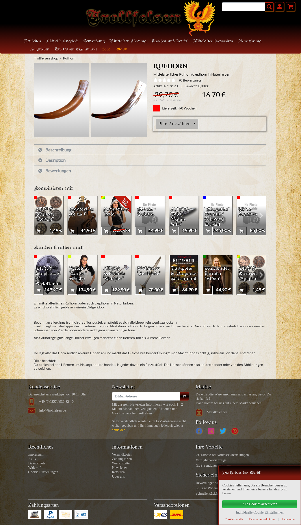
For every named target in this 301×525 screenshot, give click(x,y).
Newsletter (119, 467)
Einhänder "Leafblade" (148, 271)
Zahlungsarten (122, 459)
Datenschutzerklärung (262, 519)
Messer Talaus (145, 212)
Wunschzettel (121, 463)
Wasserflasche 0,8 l (81, 212)
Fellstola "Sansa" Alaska (79, 273)
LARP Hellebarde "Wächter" (114, 273)
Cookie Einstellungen (43, 472)
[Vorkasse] (65, 514)
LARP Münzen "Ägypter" (248, 273)
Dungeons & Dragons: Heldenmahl (184, 273)
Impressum (35, 454)
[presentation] (39, 215)
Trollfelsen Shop (46, 58)
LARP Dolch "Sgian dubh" (179, 217)
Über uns (118, 476)
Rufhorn (69, 58)
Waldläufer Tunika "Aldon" (216, 273)
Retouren (118, 472)
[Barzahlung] (34, 514)
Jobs (106, 49)
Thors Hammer (248, 212)
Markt (122, 49)
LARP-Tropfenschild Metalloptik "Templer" (48, 278)
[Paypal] (50, 514)
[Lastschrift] (81, 514)
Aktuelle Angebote (62, 41)
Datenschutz (36, 463)
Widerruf (34, 467)
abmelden (118, 430)
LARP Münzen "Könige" (44, 214)
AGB (32, 459)
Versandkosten (122, 454)
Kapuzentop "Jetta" (116, 212)
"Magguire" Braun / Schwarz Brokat (216, 217)
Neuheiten (32, 41)
